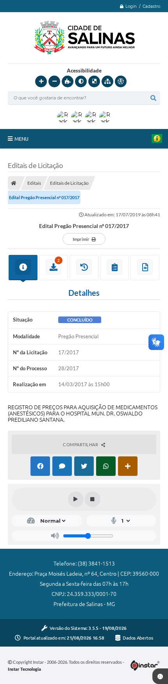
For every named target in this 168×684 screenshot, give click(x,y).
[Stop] (92, 499)
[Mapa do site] (107, 81)
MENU (21, 138)
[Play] (76, 499)
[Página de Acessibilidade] (121, 81)
